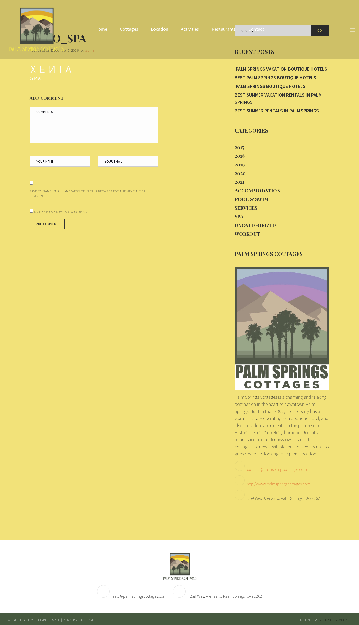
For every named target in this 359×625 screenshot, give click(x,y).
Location (159, 29)
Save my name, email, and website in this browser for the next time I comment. (87, 193)
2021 (239, 182)
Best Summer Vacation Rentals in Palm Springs (278, 98)
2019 (240, 164)
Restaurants (224, 29)
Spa (239, 216)
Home (101, 29)
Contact (256, 29)
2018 (240, 156)
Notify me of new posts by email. (61, 211)
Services (246, 208)
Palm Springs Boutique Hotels (270, 86)
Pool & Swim (252, 199)
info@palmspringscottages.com (140, 596)
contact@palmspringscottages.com (277, 469)
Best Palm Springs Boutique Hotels (275, 78)
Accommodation (257, 190)
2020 (240, 173)
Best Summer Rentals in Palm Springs (277, 111)
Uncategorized (255, 225)
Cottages (129, 29)
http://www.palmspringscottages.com (278, 483)
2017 (239, 147)
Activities (190, 29)
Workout (247, 234)
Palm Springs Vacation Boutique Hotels (281, 69)
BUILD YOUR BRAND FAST (335, 620)
